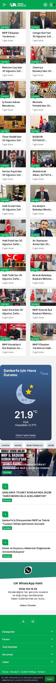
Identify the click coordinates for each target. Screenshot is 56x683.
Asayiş (18, 445)
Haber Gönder (28, 605)
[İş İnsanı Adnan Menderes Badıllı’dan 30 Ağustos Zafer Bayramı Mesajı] (13, 97)
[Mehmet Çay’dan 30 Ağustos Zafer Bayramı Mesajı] (13, 62)
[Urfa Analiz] (18, 4)
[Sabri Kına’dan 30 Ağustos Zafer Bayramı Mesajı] (13, 305)
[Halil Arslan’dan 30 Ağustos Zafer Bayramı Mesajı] (13, 201)
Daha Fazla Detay (26, 435)
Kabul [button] (49, 679)
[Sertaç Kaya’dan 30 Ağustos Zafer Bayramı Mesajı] (13, 166)
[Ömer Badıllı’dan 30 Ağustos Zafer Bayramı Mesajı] (13, 132)
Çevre (51, 445)
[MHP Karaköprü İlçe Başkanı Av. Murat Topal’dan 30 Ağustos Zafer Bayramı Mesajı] (13, 339)
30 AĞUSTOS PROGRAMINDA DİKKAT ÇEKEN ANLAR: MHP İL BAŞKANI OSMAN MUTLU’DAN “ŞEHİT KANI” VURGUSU (25, 468)
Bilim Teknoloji (35, 445)
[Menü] (4, 4)
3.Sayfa (5, 445)
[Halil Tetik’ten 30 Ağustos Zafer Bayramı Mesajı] (13, 270)
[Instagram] (32, 621)
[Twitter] (23, 621)
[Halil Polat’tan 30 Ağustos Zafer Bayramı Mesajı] (13, 235)
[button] (45, 4)
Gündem (7, 472)
